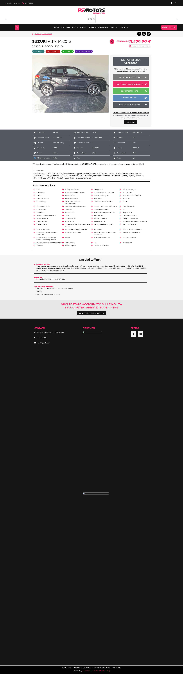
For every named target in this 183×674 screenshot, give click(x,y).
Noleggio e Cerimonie (98, 27)
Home (56, 27)
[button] (6, 19)
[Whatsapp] (149, 34)
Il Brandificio (87, 671)
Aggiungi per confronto (141, 46)
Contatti (124, 27)
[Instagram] (176, 3)
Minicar (113, 27)
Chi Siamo (65, 27)
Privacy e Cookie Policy (101, 671)
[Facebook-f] (171, 3)
